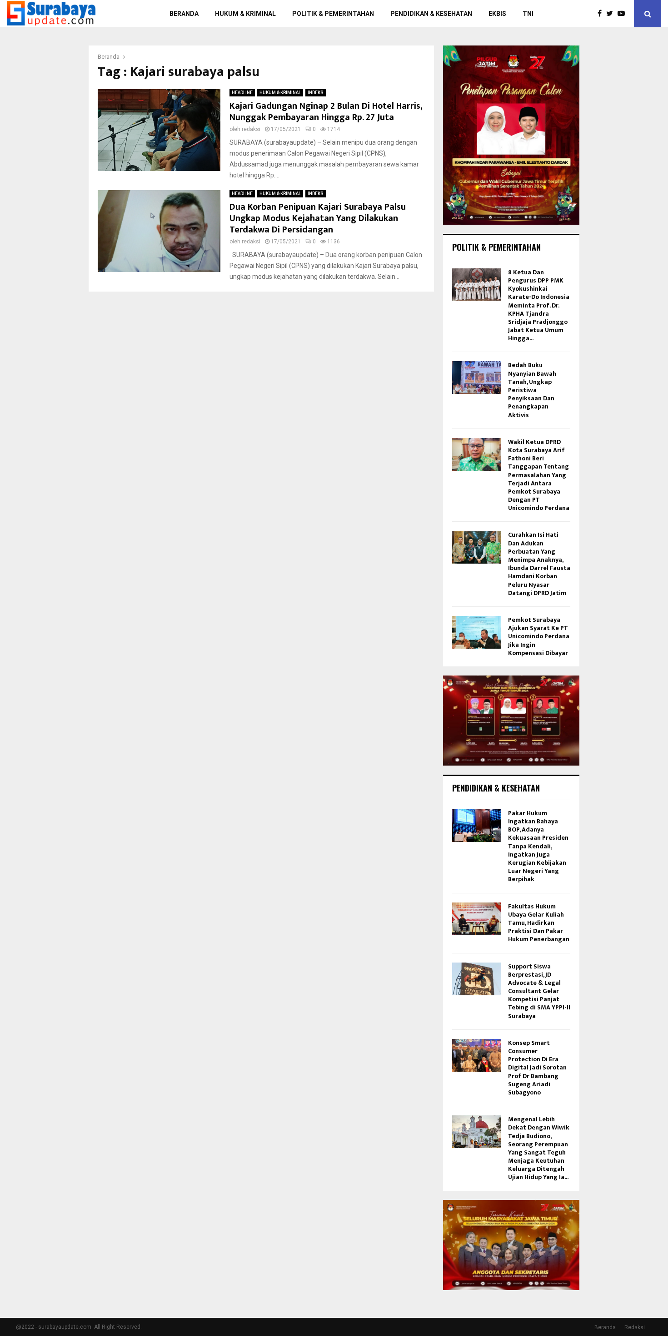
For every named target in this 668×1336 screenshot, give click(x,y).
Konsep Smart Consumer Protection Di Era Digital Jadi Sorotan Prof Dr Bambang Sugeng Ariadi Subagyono (537, 1068)
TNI (528, 13)
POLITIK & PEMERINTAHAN (333, 13)
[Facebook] (602, 13)
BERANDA (184, 13)
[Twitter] (612, 13)
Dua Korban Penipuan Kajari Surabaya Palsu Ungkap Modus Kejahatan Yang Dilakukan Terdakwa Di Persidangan (317, 218)
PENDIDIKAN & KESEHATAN (431, 13)
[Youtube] (623, 13)
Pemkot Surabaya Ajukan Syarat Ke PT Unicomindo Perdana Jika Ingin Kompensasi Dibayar (538, 636)
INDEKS (316, 92)
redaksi (251, 129)
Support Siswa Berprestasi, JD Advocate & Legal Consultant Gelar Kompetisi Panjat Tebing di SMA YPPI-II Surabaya (539, 991)
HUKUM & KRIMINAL (245, 13)
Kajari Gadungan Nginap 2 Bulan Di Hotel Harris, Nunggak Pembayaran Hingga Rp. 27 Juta (325, 111)
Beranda (605, 1327)
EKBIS (497, 13)
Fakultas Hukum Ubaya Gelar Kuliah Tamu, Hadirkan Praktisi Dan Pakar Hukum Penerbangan (538, 923)
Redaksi (634, 1327)
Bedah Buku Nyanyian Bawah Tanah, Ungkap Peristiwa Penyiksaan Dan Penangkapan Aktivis (532, 390)
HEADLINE (242, 92)
